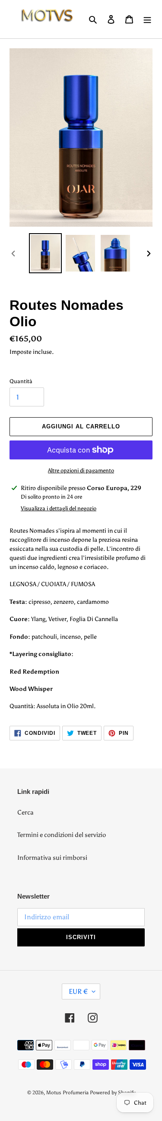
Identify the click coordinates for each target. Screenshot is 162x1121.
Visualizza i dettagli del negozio (58, 508)
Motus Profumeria (67, 1093)
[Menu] (147, 19)
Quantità (21, 381)
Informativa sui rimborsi (52, 858)
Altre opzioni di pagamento (81, 470)
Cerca (25, 812)
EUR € (78, 991)
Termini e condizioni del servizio (61, 835)
